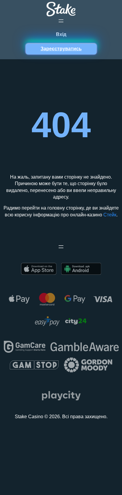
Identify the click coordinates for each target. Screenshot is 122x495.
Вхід (61, 34)
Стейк (109, 214)
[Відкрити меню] (61, 20)
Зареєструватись (61, 48)
